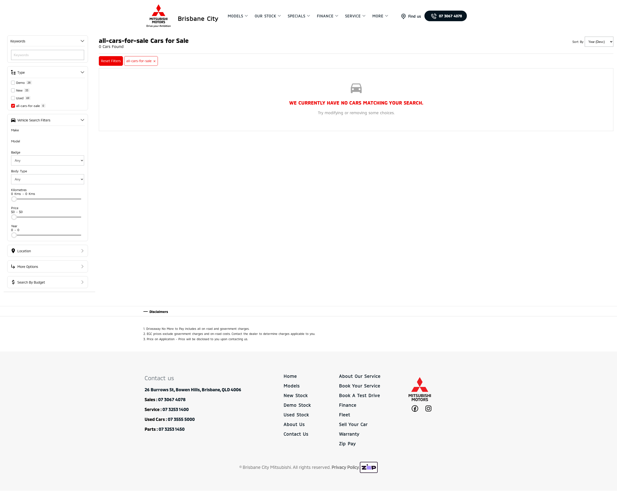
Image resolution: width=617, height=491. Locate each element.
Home (290, 376)
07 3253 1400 (175, 409)
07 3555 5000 (181, 419)
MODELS (235, 16)
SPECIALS (296, 16)
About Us (294, 424)
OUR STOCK (265, 16)
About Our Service (360, 376)
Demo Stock (297, 405)
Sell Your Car (353, 424)
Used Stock (296, 414)
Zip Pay (347, 443)
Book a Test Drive (359, 395)
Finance (347, 405)
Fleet (344, 414)
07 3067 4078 (450, 16)
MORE (377, 16)
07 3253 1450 (172, 429)
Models (292, 385)
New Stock (296, 395)
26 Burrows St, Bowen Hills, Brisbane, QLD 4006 (193, 389)
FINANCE (325, 16)
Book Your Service (359, 385)
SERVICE (353, 16)
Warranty (349, 434)
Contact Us (296, 434)
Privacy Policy (345, 467)
